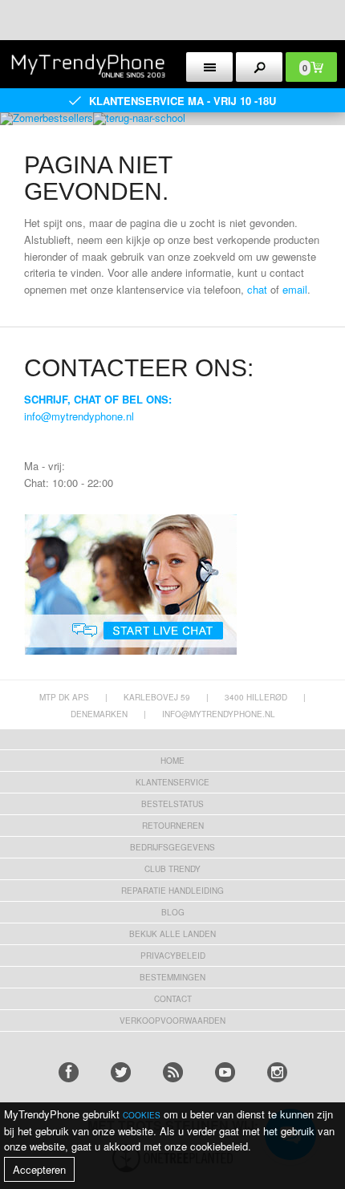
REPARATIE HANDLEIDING (172, 890)
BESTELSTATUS (172, 804)
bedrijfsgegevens (172, 847)
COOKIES (141, 1115)
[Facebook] (69, 1072)
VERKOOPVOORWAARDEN (172, 1020)
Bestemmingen (172, 977)
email (294, 289)
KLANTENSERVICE (172, 782)
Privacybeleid (172, 955)
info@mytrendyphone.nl (79, 416)
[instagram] (277, 1072)
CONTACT (173, 998)
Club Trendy (172, 869)
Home (172, 760)
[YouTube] (225, 1072)
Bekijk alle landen (172, 933)
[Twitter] (121, 1072)
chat (257, 289)
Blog (173, 912)
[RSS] (173, 1072)
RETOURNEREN (173, 825)
